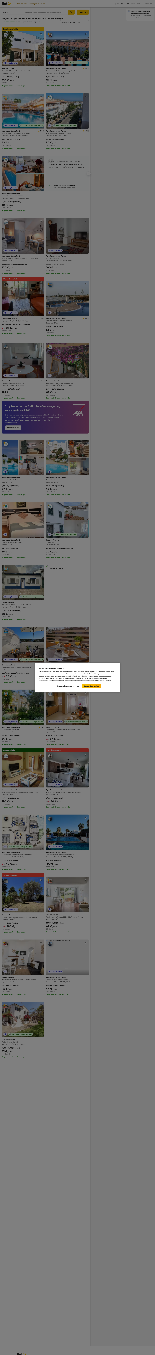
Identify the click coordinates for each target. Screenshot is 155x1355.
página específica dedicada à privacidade (74, 680)
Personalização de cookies (68, 686)
